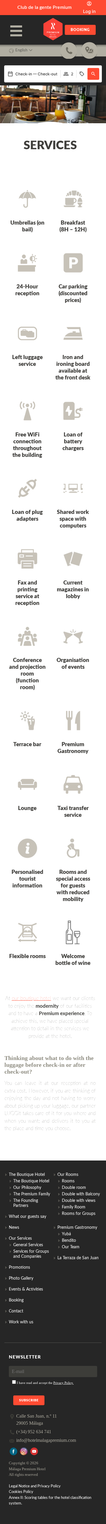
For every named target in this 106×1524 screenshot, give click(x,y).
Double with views (78, 1201)
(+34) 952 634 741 (33, 1431)
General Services (28, 1245)
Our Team (71, 1247)
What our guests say (27, 1217)
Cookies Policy (21, 1492)
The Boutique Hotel (31, 1181)
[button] (93, 74)
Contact (16, 1311)
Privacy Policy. (63, 1383)
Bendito (69, 1241)
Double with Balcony (81, 1194)
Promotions (19, 1267)
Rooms (68, 1181)
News (14, 1228)
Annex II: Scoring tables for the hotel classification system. (50, 1500)
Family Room (73, 1207)
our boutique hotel (31, 998)
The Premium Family (31, 1194)
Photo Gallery (21, 1278)
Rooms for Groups (78, 1214)
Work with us (21, 1322)
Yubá (66, 1234)
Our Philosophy (27, 1188)
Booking (80, 30)
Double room (74, 1188)
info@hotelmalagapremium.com (46, 1440)
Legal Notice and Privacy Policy (35, 1486)
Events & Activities (26, 1289)
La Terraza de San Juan (78, 1258)
